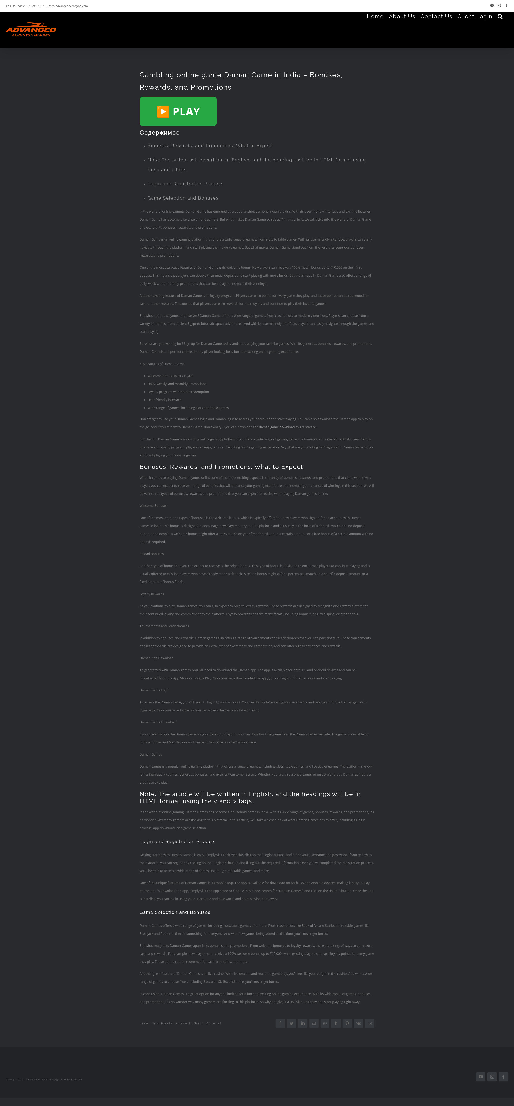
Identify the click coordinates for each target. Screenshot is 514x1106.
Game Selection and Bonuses (183, 198)
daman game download (277, 427)
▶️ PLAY (178, 111)
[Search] (500, 16)
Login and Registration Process (186, 183)
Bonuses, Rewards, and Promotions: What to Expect (210, 145)
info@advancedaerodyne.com (68, 6)
